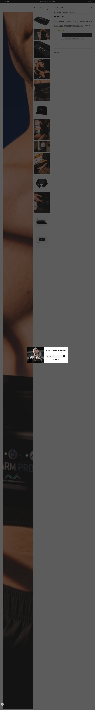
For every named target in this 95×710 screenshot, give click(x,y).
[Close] (66, 349)
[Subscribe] (64, 356)
